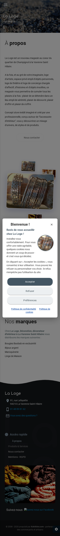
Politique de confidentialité (23, 309)
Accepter (30, 281)
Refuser (30, 291)
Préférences (30, 300)
